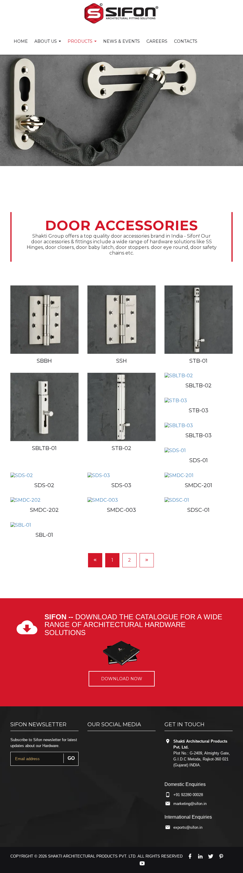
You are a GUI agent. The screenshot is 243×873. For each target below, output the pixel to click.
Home (21, 41)
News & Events (121, 41)
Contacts (185, 41)
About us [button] (46, 41)
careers (156, 41)
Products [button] (81, 41)
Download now (121, 678)
